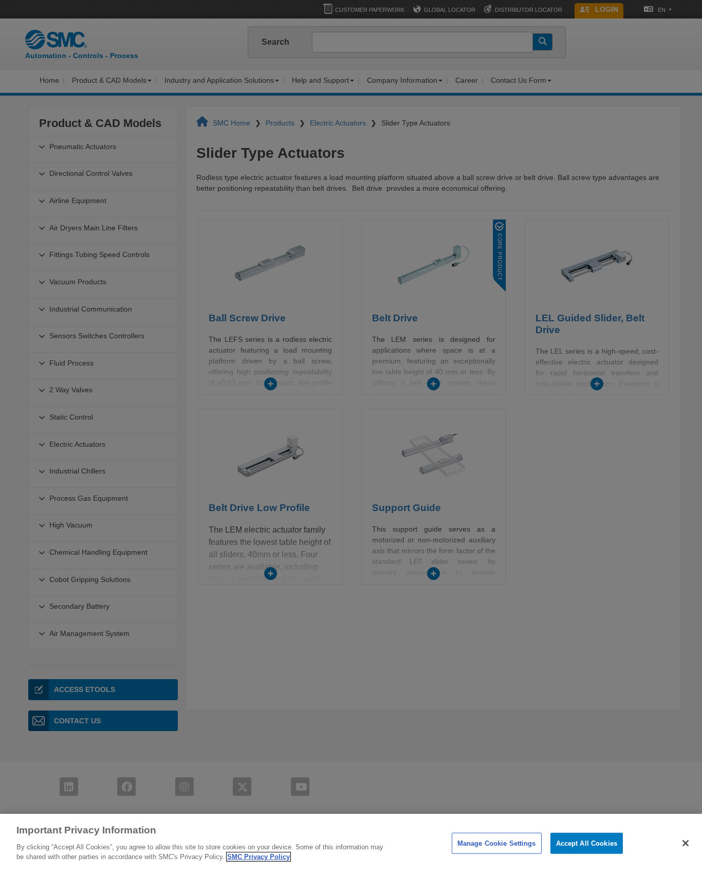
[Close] (685, 843)
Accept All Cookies (586, 843)
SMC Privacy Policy (258, 857)
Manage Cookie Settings (496, 843)
